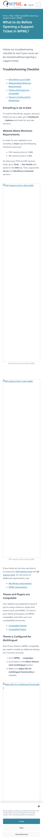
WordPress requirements (20, 583)
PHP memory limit (24, 571)
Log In (31, 5)
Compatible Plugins (17, 629)
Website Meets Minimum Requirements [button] (17, 132)
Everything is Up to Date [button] (17, 107)
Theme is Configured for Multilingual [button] (17, 638)
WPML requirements (18, 587)
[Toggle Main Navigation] (38, 4)
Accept (21, 821)
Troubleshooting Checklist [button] (21, 69)
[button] (39, 806)
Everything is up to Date (19, 79)
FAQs (11, 16)
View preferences (21, 834)
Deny (21, 828)
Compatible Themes (18, 625)
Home (5, 16)
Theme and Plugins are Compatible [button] (16, 596)
